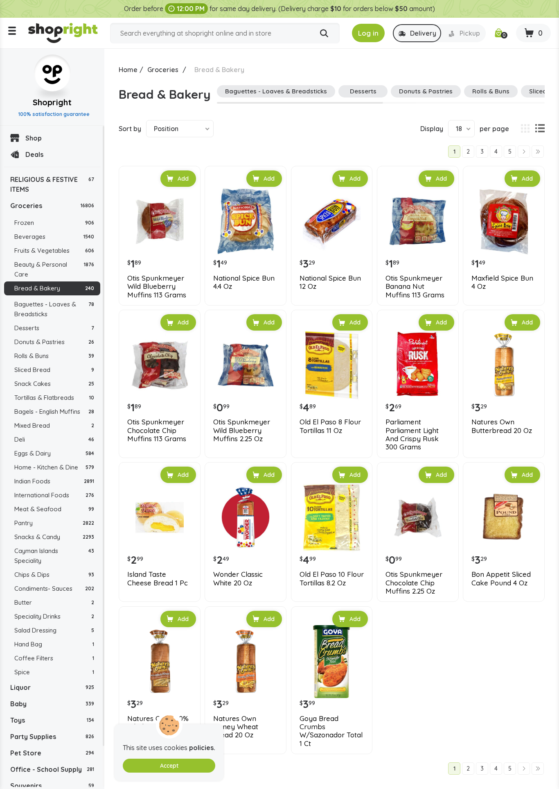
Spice (54, 672)
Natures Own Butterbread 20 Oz (501, 426)
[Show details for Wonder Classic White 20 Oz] (245, 517)
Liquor (52, 687)
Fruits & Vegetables (54, 250)
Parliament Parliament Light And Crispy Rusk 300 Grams (412, 434)
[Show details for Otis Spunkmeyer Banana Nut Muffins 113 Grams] (417, 221)
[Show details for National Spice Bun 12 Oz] (331, 221)
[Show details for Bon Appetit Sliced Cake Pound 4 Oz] (503, 517)
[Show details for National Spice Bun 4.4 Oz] (245, 221)
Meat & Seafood (54, 509)
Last (538, 151)
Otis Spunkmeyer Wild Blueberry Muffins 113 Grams (156, 286)
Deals (34, 154)
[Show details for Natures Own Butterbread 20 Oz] (503, 365)
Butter (54, 602)
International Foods (54, 495)
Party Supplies (52, 736)
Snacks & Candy (54, 537)
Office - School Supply (52, 769)
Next (524, 151)
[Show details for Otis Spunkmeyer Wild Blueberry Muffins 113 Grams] (159, 221)
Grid (525, 128)
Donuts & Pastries (54, 342)
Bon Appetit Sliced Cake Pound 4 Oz (501, 578)
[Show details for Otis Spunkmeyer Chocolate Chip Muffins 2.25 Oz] (417, 517)
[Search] (324, 33)
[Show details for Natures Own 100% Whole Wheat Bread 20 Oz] (159, 661)
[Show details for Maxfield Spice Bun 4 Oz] (503, 221)
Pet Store (52, 753)
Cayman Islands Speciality (54, 556)
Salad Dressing (54, 630)
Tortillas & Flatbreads (54, 397)
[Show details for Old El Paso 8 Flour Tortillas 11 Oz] (331, 365)
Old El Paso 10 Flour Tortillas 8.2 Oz (332, 578)
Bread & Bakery (54, 288)
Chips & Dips (54, 574)
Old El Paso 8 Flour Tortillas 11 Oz (330, 426)
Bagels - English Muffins (54, 411)
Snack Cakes (54, 384)
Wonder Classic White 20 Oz (238, 578)
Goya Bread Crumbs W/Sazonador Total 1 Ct (331, 731)
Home (128, 70)
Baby (52, 704)
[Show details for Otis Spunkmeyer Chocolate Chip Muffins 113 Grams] (159, 365)
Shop (33, 138)
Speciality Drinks (54, 616)
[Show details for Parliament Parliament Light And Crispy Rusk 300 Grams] (417, 365)
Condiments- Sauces (54, 588)
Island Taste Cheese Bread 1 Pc (157, 578)
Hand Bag (54, 644)
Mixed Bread (54, 425)
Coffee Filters (54, 658)
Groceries (52, 206)
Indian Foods (54, 481)
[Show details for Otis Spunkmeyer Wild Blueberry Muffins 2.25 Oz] (245, 365)
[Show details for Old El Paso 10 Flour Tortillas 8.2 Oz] (331, 517)
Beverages (54, 236)
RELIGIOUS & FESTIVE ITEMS (52, 184)
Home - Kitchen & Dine (54, 467)
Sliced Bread (54, 370)
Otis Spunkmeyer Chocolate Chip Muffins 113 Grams (156, 430)
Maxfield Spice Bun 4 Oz (502, 282)
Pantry (54, 523)
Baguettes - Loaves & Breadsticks (54, 309)
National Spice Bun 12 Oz (330, 282)
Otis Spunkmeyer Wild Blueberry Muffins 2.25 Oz (241, 430)
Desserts (54, 328)
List (540, 128)
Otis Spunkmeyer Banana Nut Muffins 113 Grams (414, 286)
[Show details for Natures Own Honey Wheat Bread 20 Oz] (245, 661)
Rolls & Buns (54, 356)
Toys (52, 720)
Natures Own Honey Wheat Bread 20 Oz (235, 726)
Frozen (54, 223)
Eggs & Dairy (54, 453)
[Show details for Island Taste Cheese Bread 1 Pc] (159, 517)
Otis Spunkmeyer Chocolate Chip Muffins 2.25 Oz (413, 582)
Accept (169, 765)
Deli (54, 439)
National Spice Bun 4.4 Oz (244, 282)
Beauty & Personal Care (54, 269)
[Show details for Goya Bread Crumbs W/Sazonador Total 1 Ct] (331, 661)
